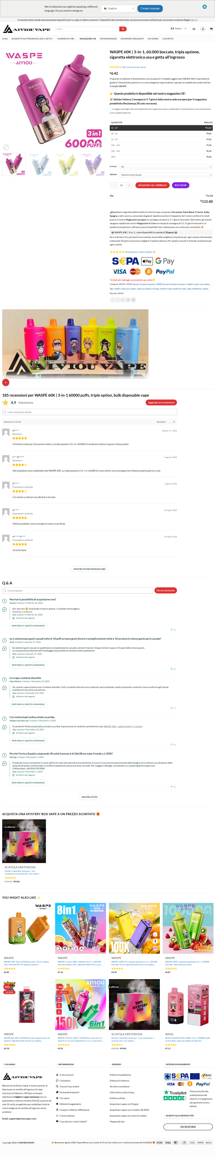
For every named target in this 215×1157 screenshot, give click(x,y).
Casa (5, 38)
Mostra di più (89, 797)
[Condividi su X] (117, 299)
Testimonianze (108, 38)
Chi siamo (153, 38)
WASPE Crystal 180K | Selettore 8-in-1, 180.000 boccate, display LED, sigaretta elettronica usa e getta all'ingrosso (79, 963)
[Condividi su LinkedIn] (133, 299)
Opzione (113, 174)
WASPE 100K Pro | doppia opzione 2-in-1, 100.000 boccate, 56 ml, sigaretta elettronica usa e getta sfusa (134, 963)
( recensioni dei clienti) (134, 67)
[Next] (99, 99)
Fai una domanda (166, 590)
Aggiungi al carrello (152, 185)
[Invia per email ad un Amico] (123, 299)
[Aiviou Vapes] (26, 29)
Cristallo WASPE (118, 86)
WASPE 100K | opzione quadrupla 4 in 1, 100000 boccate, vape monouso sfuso (187, 963)
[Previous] (8, 99)
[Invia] (123, 29)
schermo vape (166, 289)
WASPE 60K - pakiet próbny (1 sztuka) (123, 726)
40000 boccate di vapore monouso (140, 284)
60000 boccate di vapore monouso (170, 284)
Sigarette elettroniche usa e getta (32, 38)
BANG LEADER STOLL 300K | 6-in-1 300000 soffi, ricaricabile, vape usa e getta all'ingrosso (187, 1039)
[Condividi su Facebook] (112, 299)
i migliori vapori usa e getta (124, 289)
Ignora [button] (194, 19)
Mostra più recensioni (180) (89, 569)
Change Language (150, 8)
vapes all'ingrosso (194, 289)
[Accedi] (203, 29)
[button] (211, 29)
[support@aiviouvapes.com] (194, 29)
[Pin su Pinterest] (128, 299)
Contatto (167, 38)
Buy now (180, 185)
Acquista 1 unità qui (22, 611)
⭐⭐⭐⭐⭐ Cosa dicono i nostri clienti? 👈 (132, 251)
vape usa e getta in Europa (148, 289)
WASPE (122, 284)
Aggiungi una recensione (161, 402)
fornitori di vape (179, 289)
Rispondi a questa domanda (28, 625)
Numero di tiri (66, 38)
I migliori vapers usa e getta (197, 284)
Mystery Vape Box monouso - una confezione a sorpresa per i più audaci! (22, 872)
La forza (113, 166)
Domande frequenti (132, 38)
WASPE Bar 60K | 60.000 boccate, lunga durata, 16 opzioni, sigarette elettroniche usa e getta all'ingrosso (27, 1039)
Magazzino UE (88, 38)
